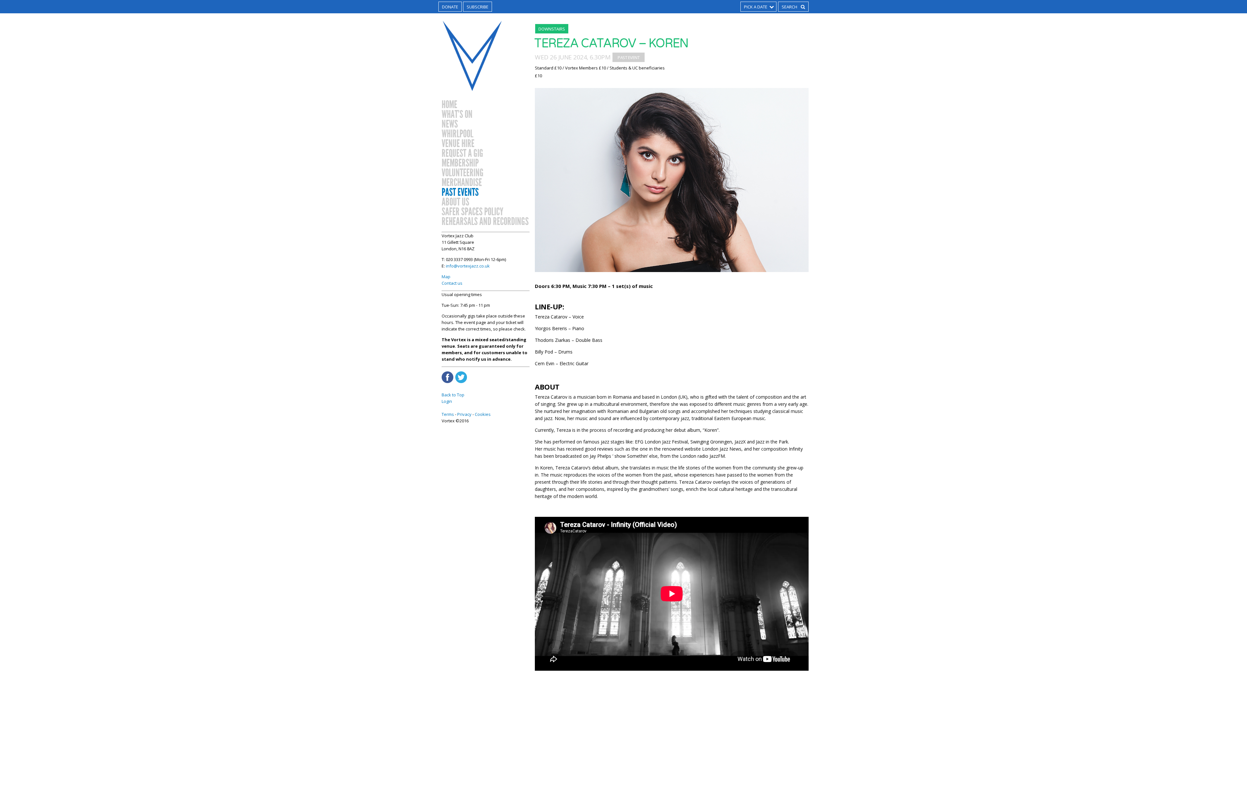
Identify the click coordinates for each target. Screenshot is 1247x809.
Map (446, 277)
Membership (460, 163)
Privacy (464, 414)
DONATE (450, 7)
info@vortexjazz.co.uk (468, 266)
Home (449, 105)
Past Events (460, 192)
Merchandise (462, 183)
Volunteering (463, 173)
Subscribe (477, 7)
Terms (448, 414)
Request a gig (462, 153)
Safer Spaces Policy (472, 212)
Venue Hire (458, 144)
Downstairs (551, 29)
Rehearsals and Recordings (485, 222)
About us (455, 202)
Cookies (483, 414)
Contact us (452, 283)
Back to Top (453, 395)
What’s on (457, 114)
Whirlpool (457, 134)
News (450, 124)
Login (447, 401)
